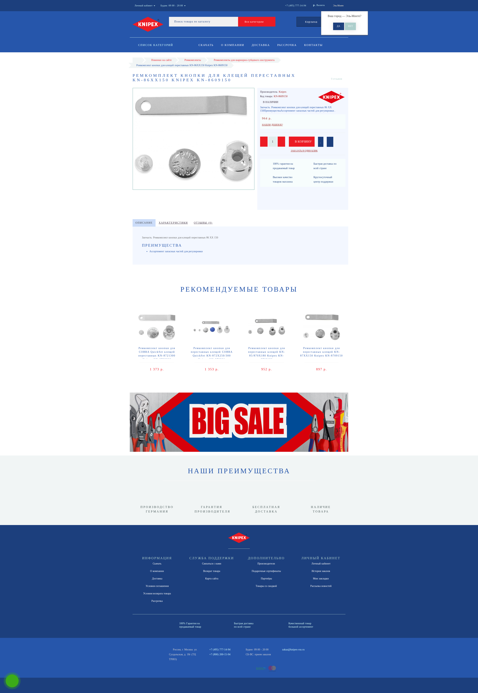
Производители (266, 563)
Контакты (313, 45)
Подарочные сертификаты (266, 571)
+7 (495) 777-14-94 (219, 649)
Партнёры (266, 578)
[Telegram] (286, 654)
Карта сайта (211, 578)
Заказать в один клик (304, 150)
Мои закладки (321, 578)
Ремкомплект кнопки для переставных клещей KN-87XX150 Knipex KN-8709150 (321, 352)
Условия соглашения (157, 586)
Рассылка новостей (321, 586)
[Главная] (137, 60)
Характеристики (173, 222)
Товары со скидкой (266, 586)
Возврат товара (211, 571)
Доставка (261, 45)
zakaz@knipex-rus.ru (293, 649)
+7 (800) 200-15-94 (219, 654)
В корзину (303, 141)
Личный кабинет (320, 563)
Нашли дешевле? (272, 125)
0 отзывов (336, 78)
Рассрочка (287, 45)
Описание (144, 222)
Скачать (206, 45)
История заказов (321, 571)
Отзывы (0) (203, 222)
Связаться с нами (211, 563)
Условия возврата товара (157, 593)
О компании (232, 45)
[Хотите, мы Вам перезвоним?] (12, 680)
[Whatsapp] (280, 654)
